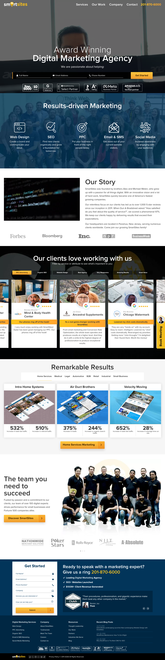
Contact (132, 5)
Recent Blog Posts (105, 622)
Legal (67, 376)
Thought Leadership (75, 626)
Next (147, 607)
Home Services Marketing (79, 444)
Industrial (106, 376)
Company (116, 5)
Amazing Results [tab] (123, 272)
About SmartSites (46, 626)
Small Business (120, 376)
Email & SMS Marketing (20, 637)
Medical (58, 376)
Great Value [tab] (143, 272)
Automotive (78, 376)
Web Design (19, 137)
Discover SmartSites (20, 518)
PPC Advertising (18, 630)
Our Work (98, 5)
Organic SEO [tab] (42, 272)
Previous (144, 607)
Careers (43, 637)
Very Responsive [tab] (103, 272)
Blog (70, 641)
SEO (51, 137)
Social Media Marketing (21, 641)
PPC (82, 137)
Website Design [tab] (62, 272)
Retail (96, 376)
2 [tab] (82, 551)
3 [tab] (84, 551)
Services (82, 5)
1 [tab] (80, 551)
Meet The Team (46, 634)
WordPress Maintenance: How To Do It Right (112, 635)
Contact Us (44, 641)
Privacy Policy (54, 657)
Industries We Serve (75, 637)
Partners (71, 634)
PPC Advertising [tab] (22, 272)
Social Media (145, 137)
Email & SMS (114, 137)
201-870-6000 (151, 4)
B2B (89, 376)
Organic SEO (17, 634)
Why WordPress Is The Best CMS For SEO (111, 641)
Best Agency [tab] (82, 272)
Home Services (44, 376)
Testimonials (45, 630)
